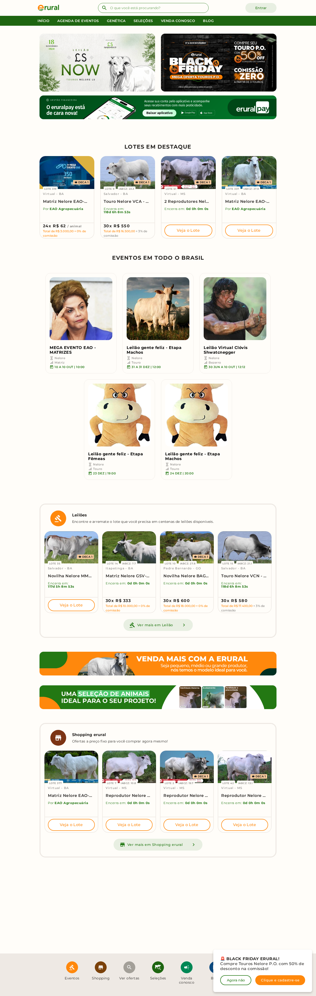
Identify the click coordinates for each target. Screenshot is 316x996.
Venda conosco (178, 21)
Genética (116, 21)
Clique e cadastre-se (280, 980)
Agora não (236, 980)
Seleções (143, 21)
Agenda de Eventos (78, 21)
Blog (208, 21)
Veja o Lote (188, 230)
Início (43, 21)
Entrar (261, 8)
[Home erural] (50, 8)
